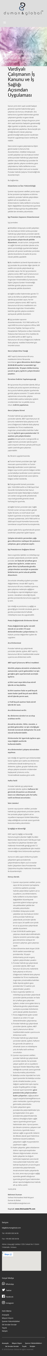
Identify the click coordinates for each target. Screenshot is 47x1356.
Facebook (9, 1297)
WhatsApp (10, 1284)
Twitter (8, 1290)
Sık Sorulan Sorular (9, 1324)
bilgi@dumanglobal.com (11, 1228)
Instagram (10, 1303)
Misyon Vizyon (7, 1318)
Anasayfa (5, 1315)
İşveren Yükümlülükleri (11, 1321)
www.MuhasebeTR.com (25, 1209)
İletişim (5, 1331)
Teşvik (4, 1328)
